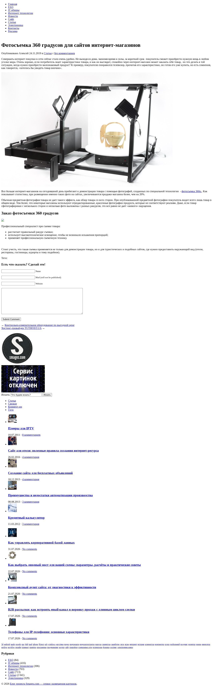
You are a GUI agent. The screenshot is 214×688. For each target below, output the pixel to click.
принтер (32, 647)
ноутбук (11, 647)
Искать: (5, 394)
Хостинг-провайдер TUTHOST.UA (21, 328)
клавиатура (149, 644)
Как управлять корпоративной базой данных (41, 542)
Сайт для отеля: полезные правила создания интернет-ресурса (53, 450)
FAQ (10, 7)
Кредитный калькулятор (26, 517)
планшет (25, 647)
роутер (62, 647)
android (7, 644)
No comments (29, 549)
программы (41, 647)
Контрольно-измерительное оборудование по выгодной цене (39, 325)
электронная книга (125, 647)
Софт (11, 19)
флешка (106, 647)
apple (13, 644)
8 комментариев (31, 434)
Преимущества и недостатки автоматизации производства (50, 495)
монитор (191, 644)
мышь (198, 644)
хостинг (113, 647)
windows (52, 644)
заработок (115, 644)
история (141, 644)
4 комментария (30, 457)
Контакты (13, 28)
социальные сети (85, 647)
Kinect (41, 644)
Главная (12, 4)
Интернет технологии (20, 13)
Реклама (12, 31)
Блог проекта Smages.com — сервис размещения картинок (43, 683)
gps (23, 644)
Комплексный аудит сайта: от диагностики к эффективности (52, 587)
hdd (26, 644)
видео (66, 644)
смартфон (73, 647)
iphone (35, 644)
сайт (67, 647)
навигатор (206, 644)
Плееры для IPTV (21, 428)
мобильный (175, 644)
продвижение (52, 647)
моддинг (184, 644)
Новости (13, 16)
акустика (60, 644)
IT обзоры (13, 10)
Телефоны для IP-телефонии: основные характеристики (48, 632)
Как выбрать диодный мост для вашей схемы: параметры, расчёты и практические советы (74, 565)
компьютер (159, 644)
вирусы (98, 644)
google (18, 644)
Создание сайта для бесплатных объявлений (40, 473)
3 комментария (30, 501)
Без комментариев (64, 53)
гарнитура (106, 644)
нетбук (4, 647)
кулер (167, 644)
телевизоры (97, 647)
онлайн (18, 647)
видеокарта (74, 644)
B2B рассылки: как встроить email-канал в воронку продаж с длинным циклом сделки (71, 609)
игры (127, 644)
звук (122, 644)
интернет (133, 644)
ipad (30, 644)
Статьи (12, 22)
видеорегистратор (87, 644)
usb (46, 644)
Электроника (15, 25)
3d (2, 644)
